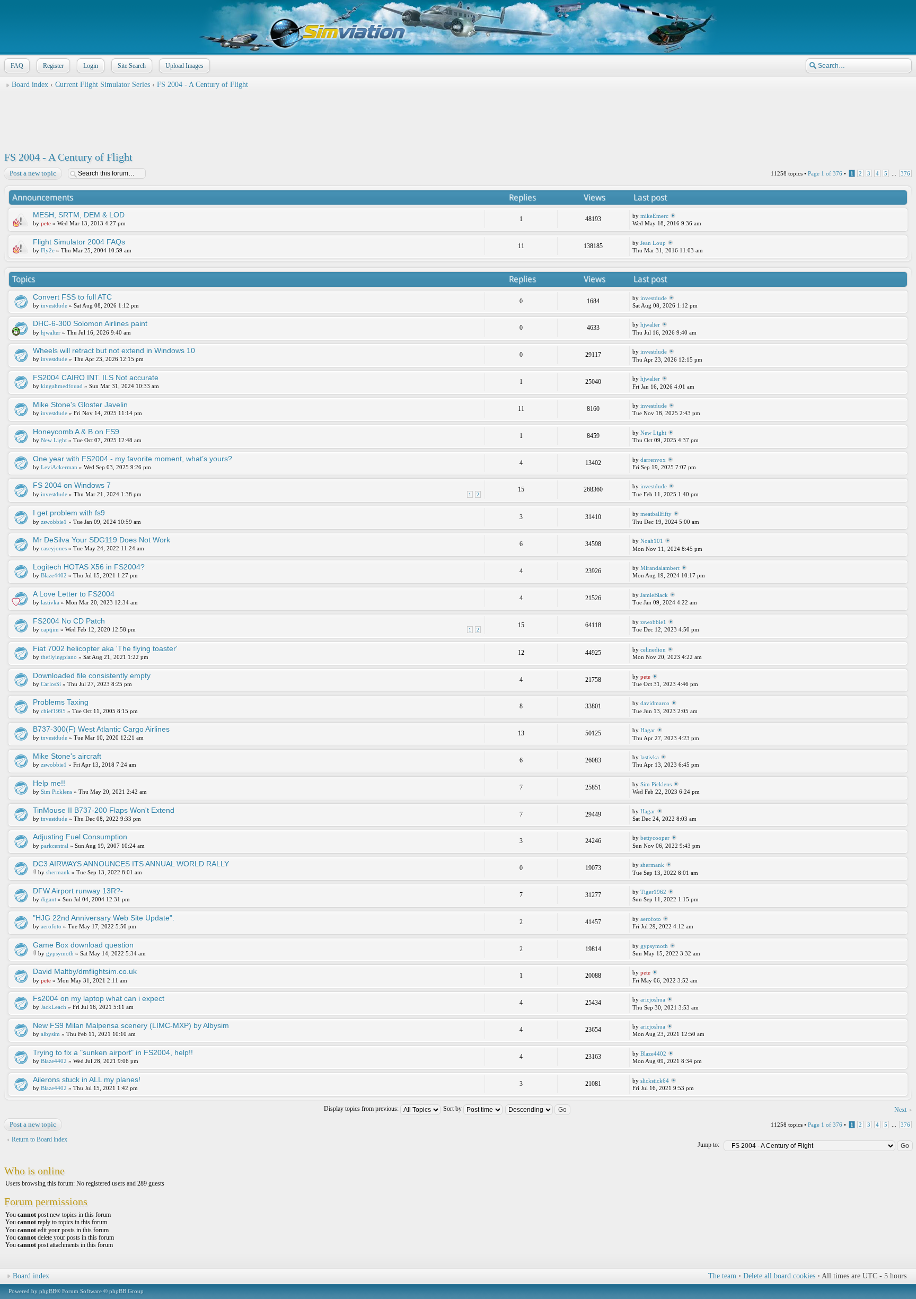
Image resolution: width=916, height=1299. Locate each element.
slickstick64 (654, 1080)
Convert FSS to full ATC (72, 297)
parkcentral (54, 845)
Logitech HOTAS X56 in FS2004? (89, 567)
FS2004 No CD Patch (69, 621)
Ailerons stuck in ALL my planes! (86, 1079)
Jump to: (708, 1144)
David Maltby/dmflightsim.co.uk (85, 971)
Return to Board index (39, 1139)
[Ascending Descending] (538, 1108)
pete (46, 223)
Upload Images (184, 65)
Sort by (453, 1108)
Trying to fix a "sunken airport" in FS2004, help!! (113, 1052)
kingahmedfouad (62, 386)
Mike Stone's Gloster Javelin (80, 404)
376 (905, 173)
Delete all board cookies (779, 1276)
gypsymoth (60, 953)
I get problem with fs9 (69, 512)
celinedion (653, 649)
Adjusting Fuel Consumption (80, 836)
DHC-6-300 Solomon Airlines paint (90, 323)
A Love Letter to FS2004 (73, 594)
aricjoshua (652, 999)
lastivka (50, 602)
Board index (30, 85)
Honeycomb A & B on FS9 (76, 431)
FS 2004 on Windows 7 (72, 485)
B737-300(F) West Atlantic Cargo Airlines (101, 729)
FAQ (17, 65)
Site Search (132, 65)
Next (900, 1109)
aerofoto (51, 926)
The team (722, 1276)
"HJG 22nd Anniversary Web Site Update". (103, 918)
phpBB (47, 1291)
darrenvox (653, 460)
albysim (50, 1034)
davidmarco (655, 703)
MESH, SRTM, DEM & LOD (79, 214)
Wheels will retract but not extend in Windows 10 (114, 350)
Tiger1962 (653, 892)
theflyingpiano (59, 657)
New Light (54, 440)
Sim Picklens (56, 791)
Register (53, 65)
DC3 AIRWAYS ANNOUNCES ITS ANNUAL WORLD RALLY (131, 863)
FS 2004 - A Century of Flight (202, 85)
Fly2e (48, 250)
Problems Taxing (61, 702)
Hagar (647, 730)
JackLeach (53, 1007)
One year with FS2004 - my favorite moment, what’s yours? (132, 458)
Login (90, 65)
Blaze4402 (54, 575)
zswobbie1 (54, 522)
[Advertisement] (458, 117)
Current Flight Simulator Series (102, 85)
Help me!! (49, 783)
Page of (825, 173)
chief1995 (53, 711)
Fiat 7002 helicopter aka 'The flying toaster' (105, 648)
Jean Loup (653, 243)
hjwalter (50, 332)
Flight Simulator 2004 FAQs (79, 242)
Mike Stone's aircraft (67, 756)
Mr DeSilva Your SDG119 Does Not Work (101, 540)
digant (48, 899)
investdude (54, 305)
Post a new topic (33, 173)
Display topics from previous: (362, 1108)
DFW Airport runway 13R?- (78, 891)
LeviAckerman (59, 467)
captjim (50, 629)
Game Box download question (83, 945)
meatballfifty (656, 514)
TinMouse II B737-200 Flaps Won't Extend (103, 810)
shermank (58, 872)
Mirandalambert (660, 568)
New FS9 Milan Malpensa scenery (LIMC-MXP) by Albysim (131, 1025)
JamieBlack (654, 595)
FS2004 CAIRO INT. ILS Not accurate (95, 377)
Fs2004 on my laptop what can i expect (98, 998)
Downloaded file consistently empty (92, 675)
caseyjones (54, 548)
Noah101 (651, 541)
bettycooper (655, 838)
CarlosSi (51, 684)
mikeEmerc (654, 216)
